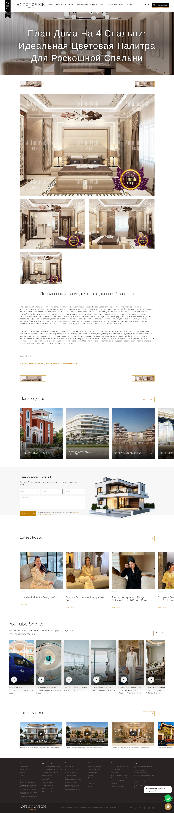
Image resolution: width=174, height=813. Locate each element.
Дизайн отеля (47, 775)
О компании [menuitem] (112, 5)
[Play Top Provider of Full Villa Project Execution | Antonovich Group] (48, 662)
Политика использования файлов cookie (28, 793)
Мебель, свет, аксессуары (142, 778)
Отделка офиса (70, 772)
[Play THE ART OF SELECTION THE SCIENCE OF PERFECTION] (76, 662)
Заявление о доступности (29, 796)
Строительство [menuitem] (81, 5)
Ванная (90, 781)
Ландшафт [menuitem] (94, 5)
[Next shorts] (162, 633)
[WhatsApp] (168, 798)
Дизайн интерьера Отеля (143, 788)
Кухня (90, 786)
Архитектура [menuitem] (61, 5)
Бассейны (114, 772)
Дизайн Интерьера (48, 763)
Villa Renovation (47, 782)
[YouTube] (131, 807)
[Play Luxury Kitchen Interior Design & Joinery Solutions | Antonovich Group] (158, 662)
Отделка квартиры (71, 769)
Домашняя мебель (94, 766)
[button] (144, 399)
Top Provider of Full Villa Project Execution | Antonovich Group (48, 690)
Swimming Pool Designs (119, 775)
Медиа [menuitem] (121, 5)
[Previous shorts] (156, 633)
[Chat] (168, 806)
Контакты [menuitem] (130, 5)
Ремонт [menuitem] (71, 5)
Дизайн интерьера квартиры (52, 769)
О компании (24, 766)
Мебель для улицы (94, 769)
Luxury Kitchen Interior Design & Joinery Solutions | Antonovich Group (158, 690)
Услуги (136, 763)
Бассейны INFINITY (117, 781)
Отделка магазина (71, 775)
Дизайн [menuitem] (51, 5)
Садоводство (115, 769)
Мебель (90, 763)
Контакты (23, 778)
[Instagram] (135, 807)
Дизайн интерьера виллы (51, 766)
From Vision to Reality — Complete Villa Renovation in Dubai (21, 690)
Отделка (68, 763)
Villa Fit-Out (69, 766)
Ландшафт (115, 763)
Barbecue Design (71, 782)
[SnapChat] (144, 807)
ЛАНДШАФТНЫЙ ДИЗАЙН (120, 766)
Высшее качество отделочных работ (140, 771)
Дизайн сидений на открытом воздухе (72, 786)
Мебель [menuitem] (103, 5)
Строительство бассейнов (120, 778)
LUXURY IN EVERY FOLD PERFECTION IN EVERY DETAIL (103, 689)
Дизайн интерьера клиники (51, 791)
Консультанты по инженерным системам (73, 778)
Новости (22, 772)
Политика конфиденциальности (27, 781)
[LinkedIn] (149, 807)
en (145, 5)
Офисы (90, 775)
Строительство (25, 769)
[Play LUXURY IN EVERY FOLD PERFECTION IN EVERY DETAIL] (103, 662)
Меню (22, 763)
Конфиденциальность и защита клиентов (28, 786)
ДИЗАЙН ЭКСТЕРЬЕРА (50, 772)
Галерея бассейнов (117, 786)
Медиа (22, 775)
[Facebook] (140, 807)
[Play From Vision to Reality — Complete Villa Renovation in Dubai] (21, 662)
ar (148, 5)
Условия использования (28, 789)
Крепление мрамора (72, 789)
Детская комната (94, 778)
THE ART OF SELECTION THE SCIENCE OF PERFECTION (75, 689)
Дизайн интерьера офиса (51, 788)
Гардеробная (92, 772)
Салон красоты (47, 785)
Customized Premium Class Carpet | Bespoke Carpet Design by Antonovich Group (130, 690)
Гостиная (91, 784)
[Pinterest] (153, 807)
